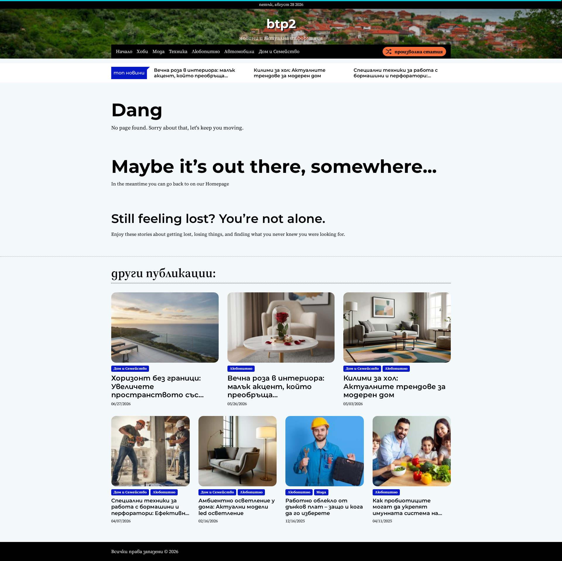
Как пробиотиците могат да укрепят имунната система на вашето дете (405, 510)
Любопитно (206, 51)
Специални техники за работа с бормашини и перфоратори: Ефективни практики (396, 75)
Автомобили (239, 51)
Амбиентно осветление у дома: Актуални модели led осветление (236, 506)
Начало (124, 51)
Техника (178, 51)
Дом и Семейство (279, 51)
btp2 (281, 23)
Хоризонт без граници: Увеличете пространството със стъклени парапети (156, 390)
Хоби (142, 51)
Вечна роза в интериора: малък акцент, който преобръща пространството (194, 75)
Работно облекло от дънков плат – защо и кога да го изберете (324, 506)
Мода (159, 51)
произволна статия (419, 51)
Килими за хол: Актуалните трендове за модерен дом (289, 73)
